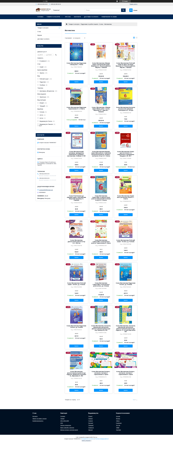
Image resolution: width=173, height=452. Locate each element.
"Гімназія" (91, 425)
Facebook (119, 423)
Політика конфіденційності (102, 439)
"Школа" (90, 430)
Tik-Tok (118, 425)
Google (118, 416)
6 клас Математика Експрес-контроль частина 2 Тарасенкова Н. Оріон (125, 373)
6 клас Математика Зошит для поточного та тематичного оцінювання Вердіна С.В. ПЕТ (125, 154)
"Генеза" (90, 418)
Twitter (117, 427)
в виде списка (136, 38)
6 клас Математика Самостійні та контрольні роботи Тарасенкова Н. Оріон (101, 241)
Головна (40, 16)
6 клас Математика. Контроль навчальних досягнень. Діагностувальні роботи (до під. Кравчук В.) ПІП (101, 328)
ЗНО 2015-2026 (64, 421)
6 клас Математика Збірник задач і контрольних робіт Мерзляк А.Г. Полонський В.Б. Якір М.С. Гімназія (101, 65)
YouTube (118, 430)
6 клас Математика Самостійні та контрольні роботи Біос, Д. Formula (101, 284)
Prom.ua (95, 437)
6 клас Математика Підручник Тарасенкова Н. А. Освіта (76, 108)
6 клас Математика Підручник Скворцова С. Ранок (76, 63)
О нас (39, 31)
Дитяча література (65, 425)
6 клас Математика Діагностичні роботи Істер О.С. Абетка (76, 241)
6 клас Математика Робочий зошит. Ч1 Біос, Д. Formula (125, 240)
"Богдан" (90, 423)
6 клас (101, 24)
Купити (76, 81)
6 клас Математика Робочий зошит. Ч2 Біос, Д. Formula (76, 283)
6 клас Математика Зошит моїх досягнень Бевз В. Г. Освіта (125, 197)
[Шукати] (123, 10)
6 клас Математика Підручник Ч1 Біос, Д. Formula (125, 283)
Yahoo (118, 421)
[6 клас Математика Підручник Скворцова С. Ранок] (76, 52)
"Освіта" (90, 421)
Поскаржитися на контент (87, 439)
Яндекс (118, 418)
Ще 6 (40, 125)
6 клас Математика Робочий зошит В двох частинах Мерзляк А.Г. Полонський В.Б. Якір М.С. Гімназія (125, 65)
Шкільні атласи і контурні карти (69, 430)
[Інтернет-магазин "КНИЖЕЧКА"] (43, 12)
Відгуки (39, 35)
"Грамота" (91, 427)
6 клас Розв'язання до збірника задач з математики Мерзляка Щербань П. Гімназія (76, 198)
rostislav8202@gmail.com (46, 190)
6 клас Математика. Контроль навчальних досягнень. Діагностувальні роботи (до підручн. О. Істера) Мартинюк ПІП (125, 328)
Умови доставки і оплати (39, 418)
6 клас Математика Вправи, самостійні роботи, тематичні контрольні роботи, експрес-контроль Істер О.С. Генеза (101, 154)
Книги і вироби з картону (67, 427)
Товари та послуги (53, 16)
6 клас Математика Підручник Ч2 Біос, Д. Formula (76, 326)
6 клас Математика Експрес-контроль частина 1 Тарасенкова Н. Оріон (101, 373)
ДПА (61, 423)
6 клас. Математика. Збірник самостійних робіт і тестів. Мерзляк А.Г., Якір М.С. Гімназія (101, 109)
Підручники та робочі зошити (89, 24)
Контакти (77, 16)
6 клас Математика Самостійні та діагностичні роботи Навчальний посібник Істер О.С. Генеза (101, 198)
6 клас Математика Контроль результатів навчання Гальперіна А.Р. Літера (125, 109)
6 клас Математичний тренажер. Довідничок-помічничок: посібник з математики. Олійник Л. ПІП (76, 154)
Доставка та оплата (91, 16)
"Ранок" (90, 416)
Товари (62, 418)
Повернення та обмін (109, 16)
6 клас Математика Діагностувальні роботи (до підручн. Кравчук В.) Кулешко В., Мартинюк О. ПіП (76, 374)
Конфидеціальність (38, 421)
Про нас (68, 16)
